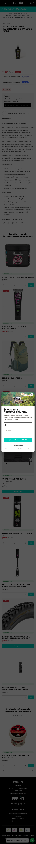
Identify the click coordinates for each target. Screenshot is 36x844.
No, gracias (18, 445)
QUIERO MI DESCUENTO (18, 440)
